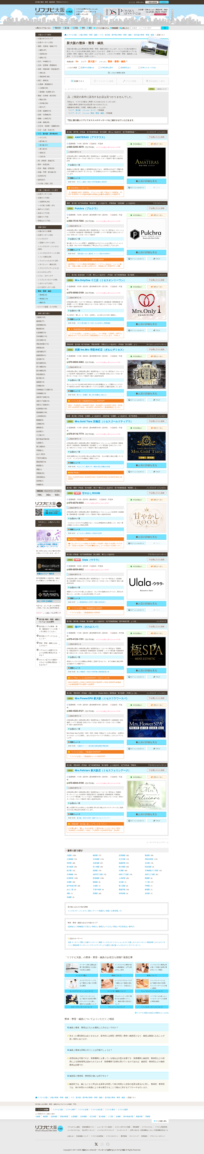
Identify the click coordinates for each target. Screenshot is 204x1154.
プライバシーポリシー (157, 1136)
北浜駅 (147, 863)
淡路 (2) (42, 152)
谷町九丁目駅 (150, 874)
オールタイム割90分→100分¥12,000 (89, 533)
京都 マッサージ (91, 942)
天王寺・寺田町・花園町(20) (48, 126)
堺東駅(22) (40, 473)
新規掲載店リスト (88, 1127)
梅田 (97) (43, 50)
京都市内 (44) (45, 201)
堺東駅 (95, 893)
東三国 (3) (43, 149)
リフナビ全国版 (43, 1109)
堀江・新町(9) (43, 80)
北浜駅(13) (40, 359)
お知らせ (70, 1136)
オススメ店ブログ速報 (122, 1127)
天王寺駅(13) (41, 340)
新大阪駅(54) (41, 363)
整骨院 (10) (44, 298)
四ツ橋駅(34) (41, 366)
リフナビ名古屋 (96, 1109)
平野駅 (147, 885)
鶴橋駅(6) (39, 420)
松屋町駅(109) (41, 408)
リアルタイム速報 (73, 1127)
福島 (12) (43, 57)
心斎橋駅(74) (41, 332)
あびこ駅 (70, 889)
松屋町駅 (70, 878)
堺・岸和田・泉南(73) (46, 160)
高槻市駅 (122, 889)
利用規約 (144, 1136)
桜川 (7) (42, 107)
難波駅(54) (40, 328)
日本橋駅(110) (41, 336)
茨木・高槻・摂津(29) (46, 168)
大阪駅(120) (40, 317)
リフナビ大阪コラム (102, 28)
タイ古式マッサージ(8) (46, 287)
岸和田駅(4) (40, 477)
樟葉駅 (147, 889)
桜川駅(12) (40, 378)
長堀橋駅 (96, 878)
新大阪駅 (70, 866)
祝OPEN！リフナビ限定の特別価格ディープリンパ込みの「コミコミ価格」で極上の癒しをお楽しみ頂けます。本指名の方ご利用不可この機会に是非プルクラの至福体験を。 (95, 265)
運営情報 (124, 1136)
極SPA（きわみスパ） (84, 626)
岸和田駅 (122, 893)
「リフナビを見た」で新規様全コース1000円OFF (86, 756)
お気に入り (125, 28)
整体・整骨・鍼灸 (44, 291)
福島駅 (95, 870)
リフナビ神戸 (70, 1109)
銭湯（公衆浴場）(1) (114, 910)
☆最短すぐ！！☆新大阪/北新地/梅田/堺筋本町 (93, 746)
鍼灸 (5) (42, 302)
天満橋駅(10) (41, 393)
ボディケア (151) (46, 283)
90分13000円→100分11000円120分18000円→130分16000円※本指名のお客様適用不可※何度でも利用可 (94, 683)
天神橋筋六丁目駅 (151, 870)
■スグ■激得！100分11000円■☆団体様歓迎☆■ (93, 671)
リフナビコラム (147, 1127)
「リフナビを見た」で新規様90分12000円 (84, 612)
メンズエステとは (73, 1130)
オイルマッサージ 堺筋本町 (143, 942)
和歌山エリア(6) (44, 220)
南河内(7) (41, 179)
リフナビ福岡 (123, 1109)
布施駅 (69, 897)
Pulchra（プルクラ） (83, 208)
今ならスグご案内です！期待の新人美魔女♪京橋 (93, 466)
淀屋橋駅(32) (41, 325)
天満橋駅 (70, 874)
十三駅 (147, 882)
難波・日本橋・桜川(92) (47, 95)
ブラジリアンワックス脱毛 (100, 945)
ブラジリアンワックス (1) (49, 268)
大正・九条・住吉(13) (46, 130)
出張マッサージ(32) (45, 42)
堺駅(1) (39, 469)
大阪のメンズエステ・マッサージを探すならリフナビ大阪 (103, 1150)
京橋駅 (69, 882)
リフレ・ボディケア (45, 275)
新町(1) (101, 926)
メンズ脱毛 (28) (45, 256)
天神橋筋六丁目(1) (83, 926)
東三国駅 (122, 885)
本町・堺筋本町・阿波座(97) (48, 69)
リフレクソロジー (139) (48, 279)
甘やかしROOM (84, 493)
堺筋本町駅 (149, 859)
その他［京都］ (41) (47, 205)
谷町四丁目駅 (98, 874)
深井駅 (147, 893)
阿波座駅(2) (40, 374)
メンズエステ (43, 238)
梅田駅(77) (40, 321)
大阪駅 (69, 855)
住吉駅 (121, 882)
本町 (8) (42, 72)
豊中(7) (131, 926)
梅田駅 (95, 855)
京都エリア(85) (43, 197)
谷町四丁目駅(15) (42, 397)
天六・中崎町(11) (44, 61)
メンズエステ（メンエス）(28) (79, 910)
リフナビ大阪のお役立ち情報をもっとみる (153, 1012)
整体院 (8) (43, 294)
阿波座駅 (148, 866)
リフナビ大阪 (58, 1109)
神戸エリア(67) (43, 209)
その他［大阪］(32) (45, 183)
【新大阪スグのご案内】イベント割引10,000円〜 (93, 253)
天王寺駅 (122, 859)
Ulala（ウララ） (84, 560)
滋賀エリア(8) (43, 216)
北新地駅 (96, 863)
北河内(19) (42, 175)
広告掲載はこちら (147, 1130)
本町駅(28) (40, 347)
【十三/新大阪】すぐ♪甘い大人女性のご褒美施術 (93, 323)
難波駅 (147, 855)
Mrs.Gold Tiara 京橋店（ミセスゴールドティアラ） (100, 421)
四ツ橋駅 (96, 866)
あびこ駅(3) (40, 454)
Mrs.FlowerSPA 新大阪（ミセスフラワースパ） (98, 698)
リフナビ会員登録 (97, 1136)
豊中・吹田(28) (43, 164)
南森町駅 (122, 863)
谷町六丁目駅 (124, 874)
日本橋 (75, 28)
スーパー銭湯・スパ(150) (47, 306)
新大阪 (67, 28)
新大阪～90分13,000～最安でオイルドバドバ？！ (94, 818)
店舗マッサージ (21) (47, 242)
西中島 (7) (43, 141)
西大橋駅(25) (41, 370)
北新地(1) (71, 926)
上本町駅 (122, 878)
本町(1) (94, 926)
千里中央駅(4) (41, 458)
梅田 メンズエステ (106, 942)
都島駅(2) (39, 427)
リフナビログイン (112, 1136)
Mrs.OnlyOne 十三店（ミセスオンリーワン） (97, 280)
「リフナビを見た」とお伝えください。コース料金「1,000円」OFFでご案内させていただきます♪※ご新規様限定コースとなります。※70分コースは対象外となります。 (95, 334)
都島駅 (95, 882)
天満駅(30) (40, 385)
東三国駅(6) (40, 446)
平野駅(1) (39, 450)
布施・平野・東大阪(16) (47, 172)
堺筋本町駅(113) (42, 344)
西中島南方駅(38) (42, 439)
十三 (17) (43, 137)
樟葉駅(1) (39, 465)
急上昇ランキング (88, 1130)
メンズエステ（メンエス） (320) (49, 247)
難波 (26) (43, 99)
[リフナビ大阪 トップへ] (54, 12)
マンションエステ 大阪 (122, 942)
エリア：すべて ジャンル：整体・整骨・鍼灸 (86, 113)
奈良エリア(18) (43, 213)
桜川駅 (69, 870)
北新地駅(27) (41, 351)
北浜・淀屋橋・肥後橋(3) (47, 65)
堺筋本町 (58, 28)
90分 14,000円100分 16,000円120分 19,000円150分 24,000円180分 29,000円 (95, 478)
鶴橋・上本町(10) (44, 118)
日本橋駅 (96, 859)
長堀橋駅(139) (41, 412)
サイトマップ (134, 1136)
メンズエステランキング (105, 1130)
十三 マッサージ (135, 945)
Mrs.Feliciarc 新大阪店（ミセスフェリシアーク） (99, 770)
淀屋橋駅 (122, 855)
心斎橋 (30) (44, 88)
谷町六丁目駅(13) (42, 401)
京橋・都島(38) (43, 122)
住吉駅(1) (39, 431)
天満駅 (121, 870)
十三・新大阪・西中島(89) (48, 133)
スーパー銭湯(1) (98, 910)
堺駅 (68, 893)
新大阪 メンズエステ (119, 945)
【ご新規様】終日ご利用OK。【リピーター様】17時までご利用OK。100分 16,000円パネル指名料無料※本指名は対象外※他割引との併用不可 (95, 193)
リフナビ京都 (83, 1109)
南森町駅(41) (41, 355)
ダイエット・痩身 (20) (48, 264)
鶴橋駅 (147, 878)
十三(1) (108, 926)
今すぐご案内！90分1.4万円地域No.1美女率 (92, 182)
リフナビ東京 (110, 1109)
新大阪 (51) (44, 145)
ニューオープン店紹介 (104, 1127)
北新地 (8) (43, 53)
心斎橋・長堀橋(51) (45, 84)
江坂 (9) (42, 156)
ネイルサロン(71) (44, 272)
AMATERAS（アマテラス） (87, 137)
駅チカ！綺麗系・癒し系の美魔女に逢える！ (92, 395)
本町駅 (69, 863)
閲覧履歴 (115, 28)
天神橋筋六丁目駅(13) (44, 389)
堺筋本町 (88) (45, 76)
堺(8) (115, 926)
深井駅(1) (39, 480)
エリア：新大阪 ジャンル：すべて (82, 110)
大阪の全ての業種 (44, 231)
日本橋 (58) (44, 103)
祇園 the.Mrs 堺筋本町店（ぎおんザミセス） (96, 349)
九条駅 (95, 885)
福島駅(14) (40, 382)
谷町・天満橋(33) (44, 114)
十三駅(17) (40, 435)
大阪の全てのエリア (45, 38)
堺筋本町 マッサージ (80, 945)
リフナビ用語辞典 (161, 1127)
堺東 (83, 28)
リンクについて (122, 1130)
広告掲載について (82, 1136)
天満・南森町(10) (44, 111)
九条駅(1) (39, 442)
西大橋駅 (122, 866)
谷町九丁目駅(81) (42, 404)
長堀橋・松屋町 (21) (47, 92)
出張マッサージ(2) (45, 194)
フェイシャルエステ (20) (49, 260)
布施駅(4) (39, 484)
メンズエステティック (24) (50, 253)
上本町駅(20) (41, 416)
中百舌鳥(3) (123, 926)
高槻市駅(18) (41, 461)
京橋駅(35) (40, 423)
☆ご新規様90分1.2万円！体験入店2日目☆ (91, 602)
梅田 (90, 28)
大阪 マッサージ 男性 (76, 942)
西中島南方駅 (72, 885)
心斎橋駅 (70, 859)
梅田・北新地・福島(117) (47, 46)
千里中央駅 (97, 889)
